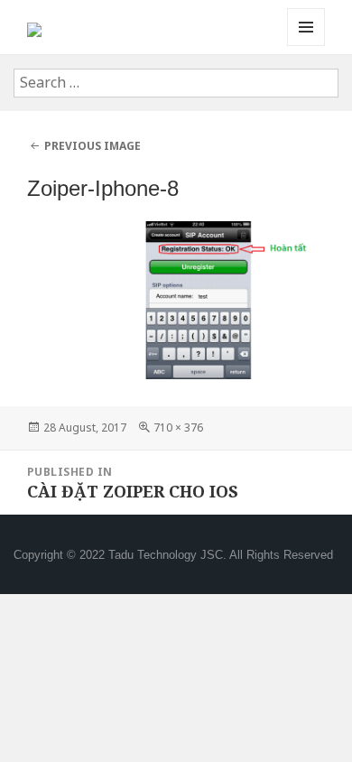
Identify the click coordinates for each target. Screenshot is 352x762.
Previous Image (92, 145)
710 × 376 (178, 427)
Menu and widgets (306, 45)
